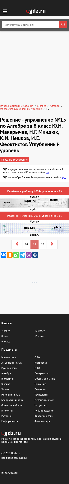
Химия (5, 389)
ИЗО (37, 368)
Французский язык (12, 405)
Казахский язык (43, 416)
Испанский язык (44, 400)
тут (47, 172)
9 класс (5, 341)
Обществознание (44, 378)
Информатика (9, 421)
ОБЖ (37, 357)
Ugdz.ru (15, 453)
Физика (5, 384)
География (40, 362)
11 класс (39, 336)
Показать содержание (14, 159)
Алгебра (6, 373)
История (6, 416)
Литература (41, 373)
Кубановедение (43, 410)
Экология (40, 389)
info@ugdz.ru (9, 472)
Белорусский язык (12, 400)
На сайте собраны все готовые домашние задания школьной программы (31, 440)
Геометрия (7, 378)
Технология (41, 394)
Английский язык (11, 362)
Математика (8, 357)
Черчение (40, 384)
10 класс (39, 331)
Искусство (40, 405)
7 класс (5, 331)
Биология (7, 410)
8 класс (5, 336)
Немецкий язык (10, 394)
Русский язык (9, 368)
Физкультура (42, 421)
